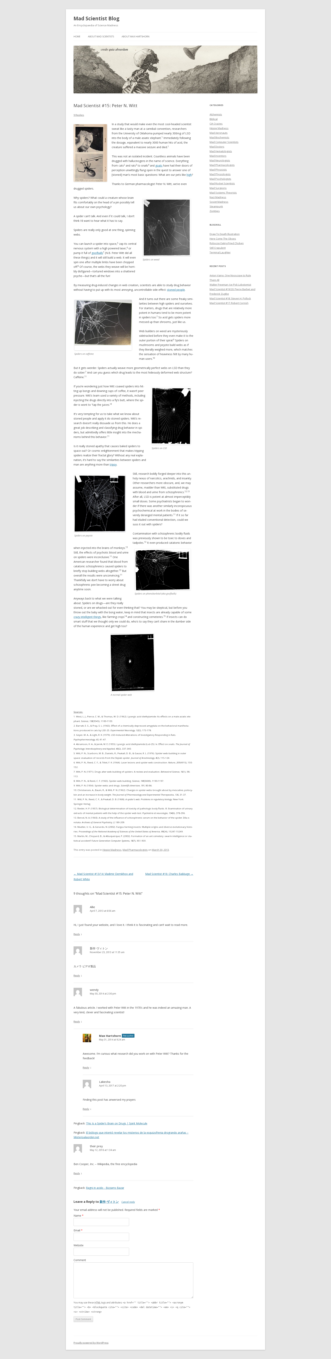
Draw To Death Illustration (225, 234)
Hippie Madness (111, 850)
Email (78, 1230)
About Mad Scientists (101, 36)
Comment (80, 1260)
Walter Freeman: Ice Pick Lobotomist (230, 284)
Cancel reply (128, 1202)
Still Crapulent (218, 248)
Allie (92, 907)
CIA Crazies (216, 123)
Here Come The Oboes (223, 238)
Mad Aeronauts (219, 133)
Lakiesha (104, 1082)
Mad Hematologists (221, 151)
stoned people (176, 290)
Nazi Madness (218, 197)
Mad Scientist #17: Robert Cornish (229, 303)
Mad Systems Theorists (223, 192)
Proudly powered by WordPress (91, 1342)
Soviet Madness (219, 202)
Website (79, 1245)
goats (158, 165)
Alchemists (216, 114)
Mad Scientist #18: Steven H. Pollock (230, 298)
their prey (96, 1146)
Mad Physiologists (220, 174)
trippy (113, 464)
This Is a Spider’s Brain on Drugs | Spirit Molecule (116, 1123)
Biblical (214, 119)
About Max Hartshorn (135, 36)
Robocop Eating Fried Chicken (227, 243)
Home (77, 36)
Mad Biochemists (219, 137)
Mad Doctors (217, 146)
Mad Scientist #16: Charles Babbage (169, 874)
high (189, 175)
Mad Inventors (218, 156)
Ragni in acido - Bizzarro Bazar (105, 1188)
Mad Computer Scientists (224, 142)
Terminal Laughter (220, 252)
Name (79, 1215)
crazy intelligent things (87, 617)
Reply (77, 934)
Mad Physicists (218, 169)
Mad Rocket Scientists (222, 183)
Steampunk (216, 206)
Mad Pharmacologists (135, 850)
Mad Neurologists (220, 160)
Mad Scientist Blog (96, 18)
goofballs (97, 253)
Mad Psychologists (220, 179)
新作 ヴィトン (99, 948)
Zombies (215, 211)
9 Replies (79, 115)
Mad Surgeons (218, 188)
